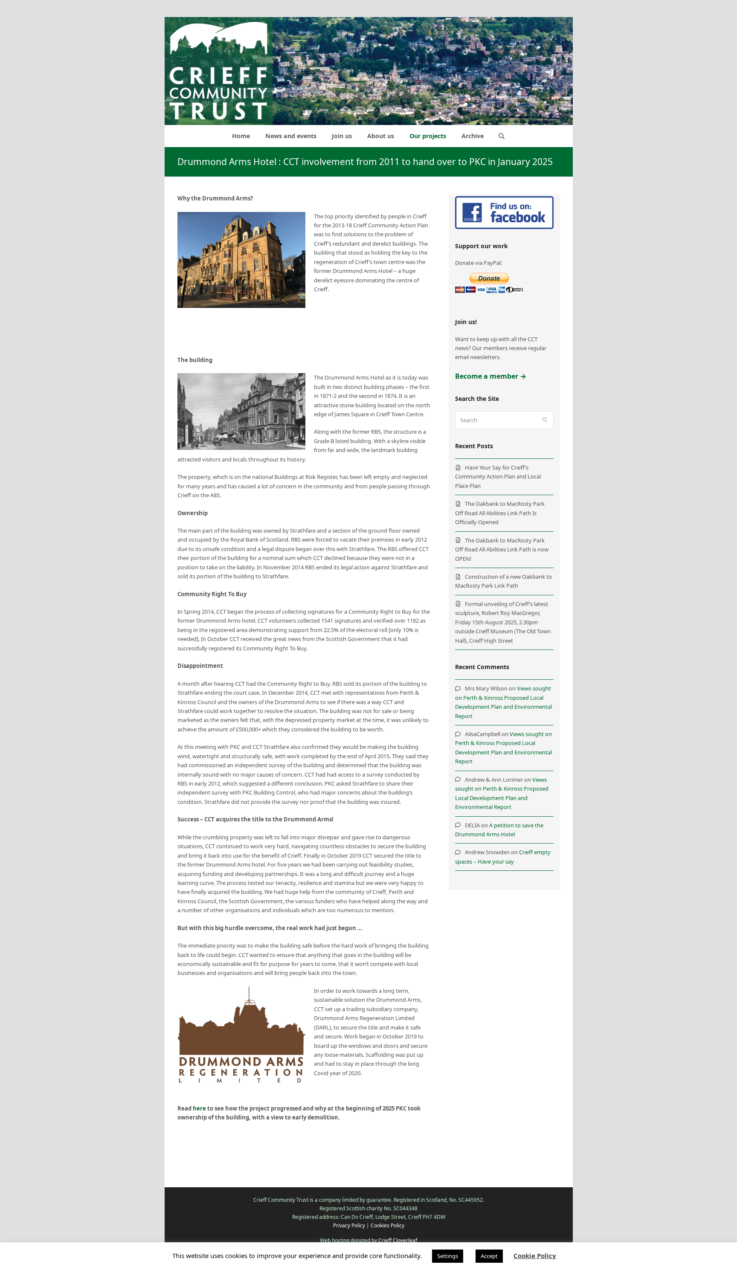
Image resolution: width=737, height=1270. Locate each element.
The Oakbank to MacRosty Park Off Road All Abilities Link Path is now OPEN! (501, 549)
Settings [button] (447, 1256)
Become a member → (490, 376)
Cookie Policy (535, 1255)
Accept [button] (489, 1256)
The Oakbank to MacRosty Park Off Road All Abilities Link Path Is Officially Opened (500, 513)
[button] (502, 136)
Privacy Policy (349, 1225)
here (199, 1108)
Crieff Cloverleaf (397, 1240)
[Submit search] (545, 420)
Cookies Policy (387, 1225)
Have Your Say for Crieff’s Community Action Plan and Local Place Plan (498, 477)
